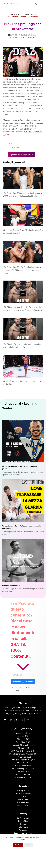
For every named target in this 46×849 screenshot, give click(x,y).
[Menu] (41, 4)
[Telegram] (28, 720)
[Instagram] (17, 720)
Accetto (17, 845)
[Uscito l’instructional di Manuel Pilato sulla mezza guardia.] (23, 441)
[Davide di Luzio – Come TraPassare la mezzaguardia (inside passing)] (23, 500)
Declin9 (28, 845)
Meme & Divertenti (20, 745)
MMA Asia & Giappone (20, 751)
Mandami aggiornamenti (23, 681)
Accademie (21, 733)
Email (11, 144)
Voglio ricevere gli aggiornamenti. (21, 155)
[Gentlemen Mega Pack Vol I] (23, 560)
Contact (23, 824)
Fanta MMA (20, 742)
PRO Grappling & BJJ (20, 769)
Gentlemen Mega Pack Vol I (12, 585)
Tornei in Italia (20, 777)
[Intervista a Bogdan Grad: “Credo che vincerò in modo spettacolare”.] (23, 215)
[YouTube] (22, 720)
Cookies (23, 796)
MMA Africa (21, 748)
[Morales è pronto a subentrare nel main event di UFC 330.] (23, 366)
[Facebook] (5, 720)
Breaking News (23, 805)
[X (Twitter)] (11, 720)
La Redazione (23, 818)
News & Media (20, 766)
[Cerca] (36, 4)
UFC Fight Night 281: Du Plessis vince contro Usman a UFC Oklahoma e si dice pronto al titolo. (22, 270)
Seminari (20, 772)
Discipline (21, 739)
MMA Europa (20, 757)
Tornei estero (20, 774)
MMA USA (20, 763)
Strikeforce (31, 37)
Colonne (21, 736)
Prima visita (23, 799)
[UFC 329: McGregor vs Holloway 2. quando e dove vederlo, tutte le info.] (23, 329)
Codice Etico (23, 821)
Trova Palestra (23, 802)
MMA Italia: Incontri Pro (20, 760)
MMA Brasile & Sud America (21, 754)
